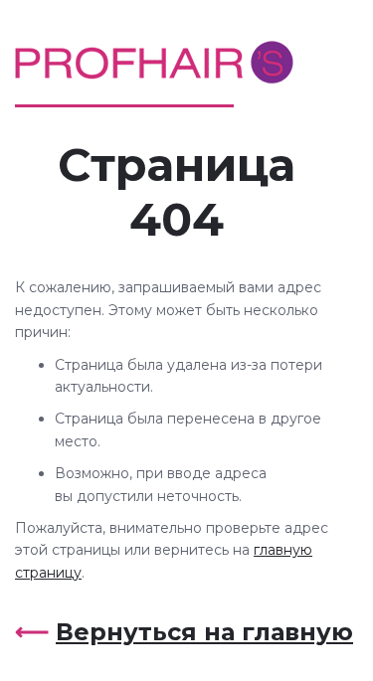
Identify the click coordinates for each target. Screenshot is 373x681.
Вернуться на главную (204, 631)
